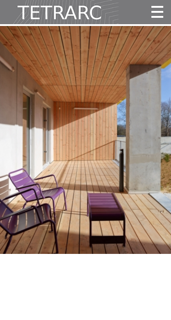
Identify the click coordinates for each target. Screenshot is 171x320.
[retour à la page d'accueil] (59, 12)
